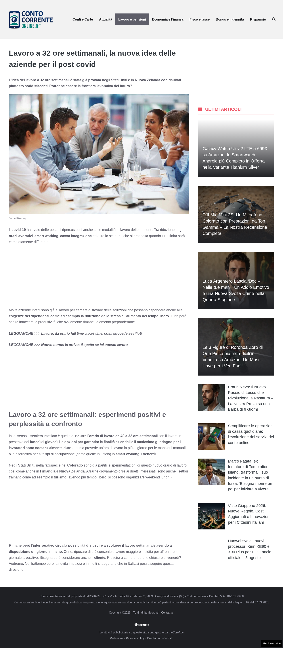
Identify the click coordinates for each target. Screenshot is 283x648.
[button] (274, 19)
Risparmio (258, 19)
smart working (128, 454)
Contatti (168, 638)
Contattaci (167, 612)
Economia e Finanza (167, 19)
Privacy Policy (135, 638)
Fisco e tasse (199, 19)
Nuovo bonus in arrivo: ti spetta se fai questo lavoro (84, 345)
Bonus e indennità (230, 19)
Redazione (116, 638)
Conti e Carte (83, 19)
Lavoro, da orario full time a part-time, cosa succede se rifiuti (91, 333)
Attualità (105, 19)
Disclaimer (154, 638)
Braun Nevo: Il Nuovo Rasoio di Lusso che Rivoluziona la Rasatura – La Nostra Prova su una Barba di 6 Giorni (250, 398)
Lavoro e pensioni (132, 19)
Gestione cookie (272, 643)
